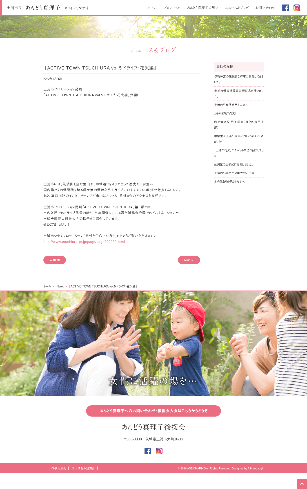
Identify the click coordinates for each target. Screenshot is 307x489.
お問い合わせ (266, 7)
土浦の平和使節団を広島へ (231, 105)
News (60, 286)
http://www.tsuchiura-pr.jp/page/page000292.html (84, 242)
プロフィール (172, 7)
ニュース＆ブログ (237, 7)
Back (55, 260)
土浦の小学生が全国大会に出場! (234, 173)
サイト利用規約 (57, 468)
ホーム (152, 7)
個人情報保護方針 (83, 468)
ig (297, 7)
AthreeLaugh (256, 468)
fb (285, 7)
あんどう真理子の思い (202, 7)
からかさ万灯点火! (225, 113)
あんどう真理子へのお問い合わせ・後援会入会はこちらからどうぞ (154, 411)
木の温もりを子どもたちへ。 (230, 181)
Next (189, 260)
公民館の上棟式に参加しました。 (233, 164)
